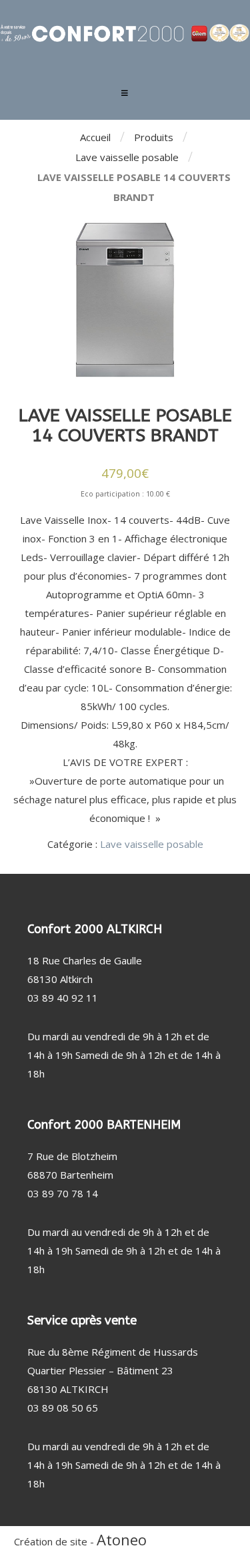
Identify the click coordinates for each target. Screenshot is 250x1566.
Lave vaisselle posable (127, 157)
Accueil (95, 137)
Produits (153, 137)
